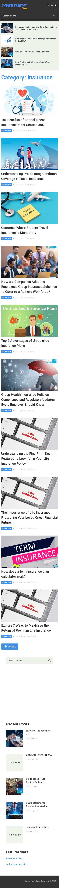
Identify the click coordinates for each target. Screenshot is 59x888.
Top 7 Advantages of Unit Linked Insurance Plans (25, 343)
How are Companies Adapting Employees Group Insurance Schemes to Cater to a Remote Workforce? (29, 287)
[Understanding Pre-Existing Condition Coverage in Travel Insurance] (29, 154)
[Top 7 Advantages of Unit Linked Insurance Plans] (29, 321)
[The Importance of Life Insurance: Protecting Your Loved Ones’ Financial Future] (29, 493)
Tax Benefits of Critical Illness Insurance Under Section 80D (23, 122)
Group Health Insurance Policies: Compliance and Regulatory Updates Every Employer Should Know (28, 400)
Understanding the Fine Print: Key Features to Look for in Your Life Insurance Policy (25, 459)
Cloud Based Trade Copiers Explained (32, 52)
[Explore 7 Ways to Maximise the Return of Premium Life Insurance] (29, 606)
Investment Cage (32, 881)
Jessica (19, 131)
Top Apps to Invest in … (37, 827)
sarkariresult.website (16, 864)
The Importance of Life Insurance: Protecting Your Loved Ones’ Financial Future (29, 517)
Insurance (6, 131)
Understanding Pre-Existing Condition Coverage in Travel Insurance (29, 176)
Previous (10, 646)
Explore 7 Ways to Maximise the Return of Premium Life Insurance (26, 628)
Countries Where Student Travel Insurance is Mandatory (24, 230)
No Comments (30, 131)
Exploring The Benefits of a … (39, 732)
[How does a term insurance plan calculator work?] (29, 552)
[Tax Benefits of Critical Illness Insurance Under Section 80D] (29, 100)
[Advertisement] (26, 694)
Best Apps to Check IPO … (39, 754)
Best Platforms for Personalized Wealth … (37, 805)
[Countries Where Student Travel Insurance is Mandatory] (29, 208)
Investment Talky (14, 858)
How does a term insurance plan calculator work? (25, 574)
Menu (50, 5)
